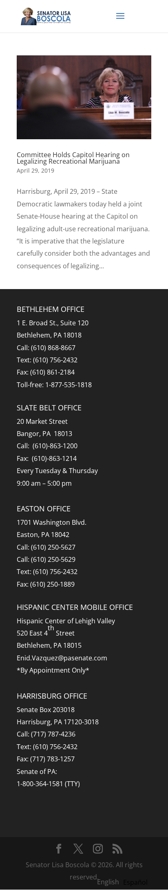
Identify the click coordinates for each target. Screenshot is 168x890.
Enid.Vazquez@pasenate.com (62, 657)
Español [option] (135, 882)
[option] (135, 882)
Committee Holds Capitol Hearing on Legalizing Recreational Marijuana (73, 158)
